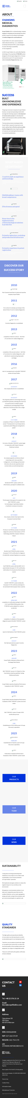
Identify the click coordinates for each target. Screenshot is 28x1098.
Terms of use (5, 1079)
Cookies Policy (5, 1082)
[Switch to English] (19, 1)
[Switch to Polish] (25, 1)
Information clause (6, 1086)
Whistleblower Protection (8, 1090)
